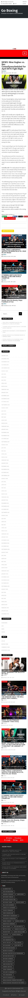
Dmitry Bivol (7, 929)
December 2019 (5, 577)
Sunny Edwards (7, 969)
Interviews (4, 623)
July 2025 (4, 374)
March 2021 (4, 531)
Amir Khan (20, 894)
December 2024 (5, 395)
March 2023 (4, 457)
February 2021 (5, 534)
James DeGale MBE (19, 932)
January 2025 (5, 392)
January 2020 (5, 574)
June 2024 (4, 414)
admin (4, 71)
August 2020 (5, 552)
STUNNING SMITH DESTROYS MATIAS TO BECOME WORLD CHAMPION (12, 276)
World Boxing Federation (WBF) (12, 980)
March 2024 (4, 423)
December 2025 (5, 358)
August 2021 (5, 515)
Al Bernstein (7, 889)
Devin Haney (6, 926)
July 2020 (4, 555)
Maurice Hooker (8, 951)
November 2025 (5, 361)
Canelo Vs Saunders (9, 908)
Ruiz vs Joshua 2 (8, 961)
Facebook (6, 995)
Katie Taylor (7, 942)
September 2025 (5, 368)
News (3, 629)
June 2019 (4, 595)
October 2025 (5, 365)
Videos (3, 632)
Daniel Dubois (7, 921)
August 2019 (5, 589)
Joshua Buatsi (7, 937)
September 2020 (6, 549)
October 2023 (5, 438)
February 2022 (5, 497)
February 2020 (5, 571)
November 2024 (5, 398)
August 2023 (5, 444)
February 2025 (5, 389)
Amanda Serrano (8, 894)
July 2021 (4, 518)
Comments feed (6, 647)
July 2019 (4, 592)
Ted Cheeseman (7, 975)
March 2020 (4, 567)
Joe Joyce (5, 934)
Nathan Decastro (8, 956)
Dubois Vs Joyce (19, 929)
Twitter (14, 995)
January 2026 (5, 355)
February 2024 (5, 426)
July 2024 (4, 411)
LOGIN (24, 3)
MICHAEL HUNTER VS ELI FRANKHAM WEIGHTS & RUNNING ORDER (14, 335)
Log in (3, 641)
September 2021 (5, 512)
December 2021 (5, 503)
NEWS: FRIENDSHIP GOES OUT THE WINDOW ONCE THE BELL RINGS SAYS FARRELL (13, 697)
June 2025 (4, 377)
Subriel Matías (7, 967)
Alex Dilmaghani (8, 892)
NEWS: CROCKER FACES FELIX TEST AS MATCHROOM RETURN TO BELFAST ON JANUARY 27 (13, 744)
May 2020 (4, 561)
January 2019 (5, 611)
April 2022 (4, 491)
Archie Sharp (20, 902)
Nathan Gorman (8, 959)
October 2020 (5, 546)
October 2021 (5, 509)
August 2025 (5, 371)
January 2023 (5, 463)
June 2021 (4, 521)
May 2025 (4, 380)
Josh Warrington (8, 940)
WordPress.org (6, 650)
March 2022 (4, 494)
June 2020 (4, 558)
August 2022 (5, 478)
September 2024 (6, 405)
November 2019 (5, 580)
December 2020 (5, 540)
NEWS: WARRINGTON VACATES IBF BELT (13, 673)
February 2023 (5, 460)
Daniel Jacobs (19, 921)
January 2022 (5, 500)
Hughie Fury (6, 932)
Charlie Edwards (8, 910)
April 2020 (4, 564)
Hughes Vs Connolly (10, 218)
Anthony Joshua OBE (9, 900)
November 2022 (5, 469)
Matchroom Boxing (9, 948)
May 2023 (4, 451)
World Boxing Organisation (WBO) (13, 983)
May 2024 (4, 417)
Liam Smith (17, 945)
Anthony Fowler (8, 897)
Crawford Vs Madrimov (10, 916)
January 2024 (5, 429)
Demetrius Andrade (9, 924)
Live (3, 626)
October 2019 (5, 583)
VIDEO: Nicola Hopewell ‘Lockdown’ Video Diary (10, 720)
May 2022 (4, 488)
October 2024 (5, 401)
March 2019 (4, 604)
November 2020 (5, 543)
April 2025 (4, 383)
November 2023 (5, 435)
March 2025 (4, 386)
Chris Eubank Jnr (8, 913)
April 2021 (4, 527)
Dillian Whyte (18, 926)
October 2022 (5, 472)
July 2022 (4, 481)
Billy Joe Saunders (8, 905)
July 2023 (4, 448)
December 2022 (5, 466)
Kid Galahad (6, 945)
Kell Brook (18, 942)
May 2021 (4, 524)
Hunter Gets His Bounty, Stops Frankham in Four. (12, 301)
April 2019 (4, 601)
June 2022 (4, 484)
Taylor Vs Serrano (8, 972)
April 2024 (4, 420)
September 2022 (5, 475)
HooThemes (12, 991)
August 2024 (5, 408)
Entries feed (5, 644)
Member (25, 1)
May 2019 (4, 598)
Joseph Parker (16, 934)
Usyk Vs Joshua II (8, 977)
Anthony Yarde (7, 902)
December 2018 (5, 614)
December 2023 (5, 432)
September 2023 (5, 441)
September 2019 (5, 586)
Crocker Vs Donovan (9, 918)
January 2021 (5, 537)
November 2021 (5, 506)
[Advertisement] (14, 33)
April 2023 (4, 454)
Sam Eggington (8, 964)
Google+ (22, 995)
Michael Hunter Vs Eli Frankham (13, 953)
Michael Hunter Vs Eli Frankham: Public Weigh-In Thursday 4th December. (13, 340)
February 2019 (5, 607)
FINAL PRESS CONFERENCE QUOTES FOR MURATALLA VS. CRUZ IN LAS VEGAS (14, 251)
